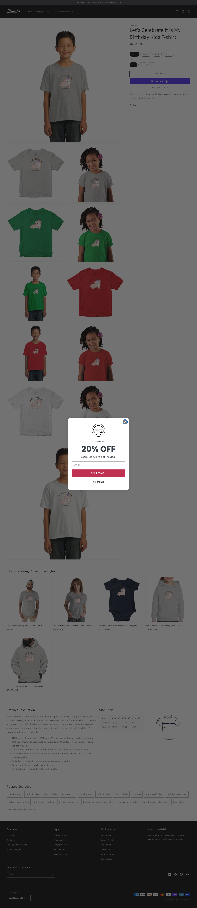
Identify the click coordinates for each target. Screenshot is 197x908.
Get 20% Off (98, 473)
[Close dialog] (125, 421)
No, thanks (98, 481)
